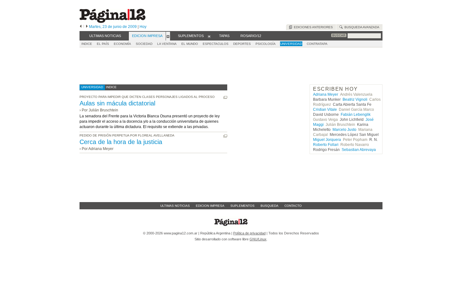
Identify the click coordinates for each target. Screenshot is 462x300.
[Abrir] (168, 36)
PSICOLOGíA (266, 44)
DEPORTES (242, 44)
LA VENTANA (167, 44)
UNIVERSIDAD (291, 44)
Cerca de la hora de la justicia (121, 141)
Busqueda (269, 205)
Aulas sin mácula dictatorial (117, 103)
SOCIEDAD (144, 44)
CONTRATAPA (317, 44)
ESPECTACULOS (215, 44)
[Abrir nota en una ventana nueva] (225, 97)
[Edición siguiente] (87, 26)
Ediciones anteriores (312, 27)
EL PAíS (103, 44)
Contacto (293, 205)
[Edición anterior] (81, 26)
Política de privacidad (249, 233)
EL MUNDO (189, 44)
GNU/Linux (258, 239)
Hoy (143, 26)
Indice (86, 44)
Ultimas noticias (175, 205)
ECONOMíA (122, 44)
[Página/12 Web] (113, 21)
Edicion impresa (210, 205)
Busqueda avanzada (361, 27)
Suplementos (242, 205)
